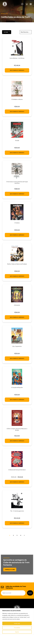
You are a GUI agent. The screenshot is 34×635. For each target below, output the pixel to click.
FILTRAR (6, 32)
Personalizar (17, 627)
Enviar (30, 593)
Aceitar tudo (17, 623)
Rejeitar (17, 632)
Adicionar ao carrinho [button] (17, 70)
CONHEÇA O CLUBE (10, 569)
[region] (17, 621)
